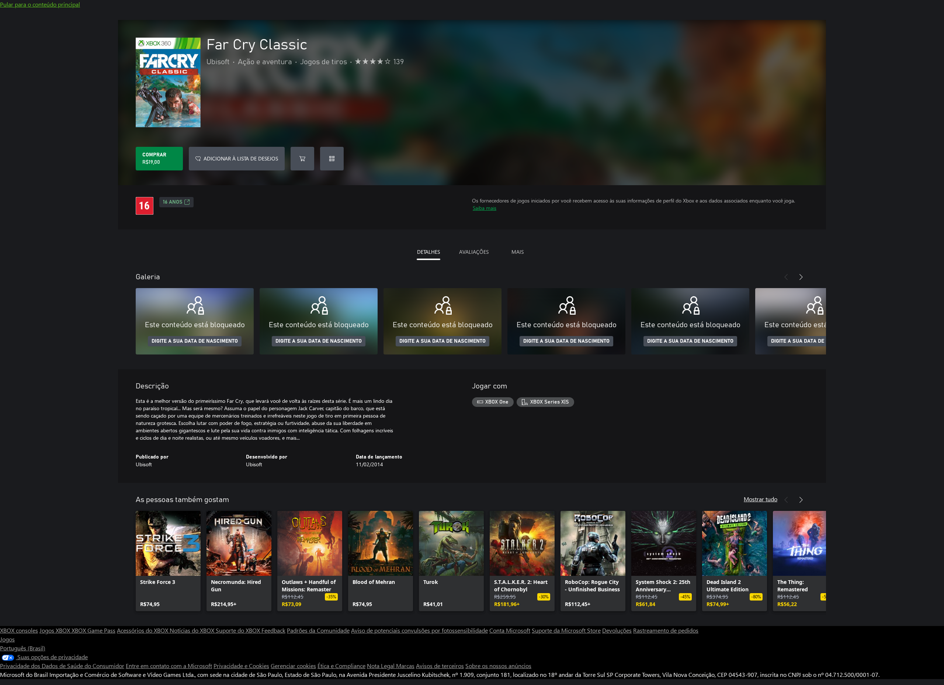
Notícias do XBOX (193, 630)
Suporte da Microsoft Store (566, 630)
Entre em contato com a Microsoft (169, 666)
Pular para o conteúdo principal (40, 4)
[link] (168, 561)
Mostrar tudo (760, 499)
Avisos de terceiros (440, 666)
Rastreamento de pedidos (665, 630)
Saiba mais (484, 207)
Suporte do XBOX (238, 630)
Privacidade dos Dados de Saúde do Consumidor (62, 666)
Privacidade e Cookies (241, 666)
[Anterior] (786, 277)
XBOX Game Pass (93, 630)
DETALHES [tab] (428, 251)
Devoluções (617, 630)
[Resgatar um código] (332, 158)
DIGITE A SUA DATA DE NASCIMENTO (195, 341)
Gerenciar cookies (293, 666)
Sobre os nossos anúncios (498, 666)
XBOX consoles (19, 630)
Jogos (7, 639)
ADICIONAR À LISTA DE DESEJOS (241, 158)
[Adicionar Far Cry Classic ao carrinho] (302, 158)
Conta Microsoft (509, 630)
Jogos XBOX (55, 630)
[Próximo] (801, 277)
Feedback (273, 630)
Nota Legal (381, 666)
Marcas (405, 666)
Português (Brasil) (22, 648)
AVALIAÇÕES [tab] (474, 251)
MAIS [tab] (517, 251)
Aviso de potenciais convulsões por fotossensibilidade (419, 630)
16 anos (173, 202)
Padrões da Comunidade (318, 630)
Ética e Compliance (341, 666)
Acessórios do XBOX (143, 630)
